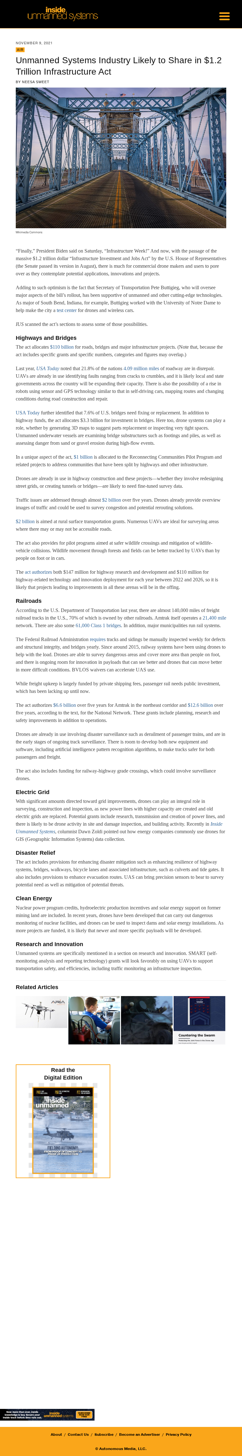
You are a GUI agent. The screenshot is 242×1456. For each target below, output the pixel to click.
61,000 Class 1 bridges (98, 625)
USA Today (28, 412)
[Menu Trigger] (224, 16)
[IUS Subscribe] (47, 1414)
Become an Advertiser (139, 1434)
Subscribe (104, 1434)
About (56, 1434)
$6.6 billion (64, 705)
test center (67, 310)
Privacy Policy (179, 1434)
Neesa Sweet (35, 82)
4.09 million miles (141, 368)
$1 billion (83, 457)
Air (20, 49)
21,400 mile (214, 618)
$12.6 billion (200, 705)
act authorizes (38, 572)
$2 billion (111, 500)
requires (98, 639)
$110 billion (62, 347)
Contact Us (78, 1434)
